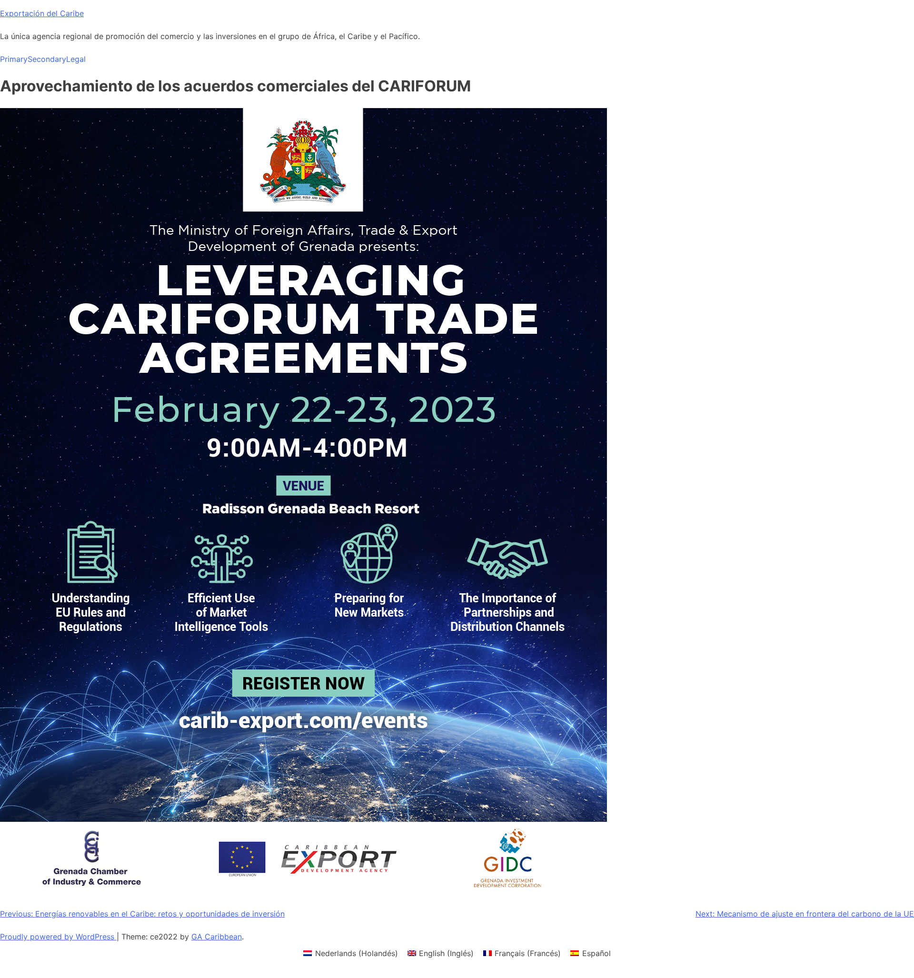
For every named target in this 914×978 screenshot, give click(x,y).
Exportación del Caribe (42, 13)
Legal (76, 59)
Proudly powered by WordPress (58, 936)
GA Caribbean (216, 936)
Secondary (47, 59)
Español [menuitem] (596, 953)
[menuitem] (350, 953)
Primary (14, 59)
